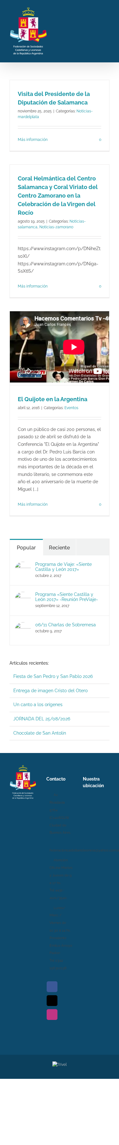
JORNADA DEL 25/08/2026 (41, 718)
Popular (26, 548)
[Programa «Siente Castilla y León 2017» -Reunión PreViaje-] (23, 595)
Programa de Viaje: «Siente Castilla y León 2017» (63, 567)
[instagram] (52, 1014)
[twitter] (52, 1000)
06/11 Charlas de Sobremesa (65, 624)
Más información (33, 139)
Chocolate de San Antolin (39, 733)
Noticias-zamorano (56, 227)
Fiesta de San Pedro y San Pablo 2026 (53, 676)
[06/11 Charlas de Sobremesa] (23, 625)
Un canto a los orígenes (38, 704)
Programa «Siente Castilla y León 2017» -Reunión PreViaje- (66, 597)
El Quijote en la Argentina (52, 399)
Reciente (59, 548)
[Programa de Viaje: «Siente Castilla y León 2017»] (23, 565)
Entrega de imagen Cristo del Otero (50, 690)
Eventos (71, 408)
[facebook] (52, 986)
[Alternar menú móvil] (106, 30)
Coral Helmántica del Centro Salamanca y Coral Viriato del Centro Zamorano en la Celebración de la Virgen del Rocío (58, 195)
